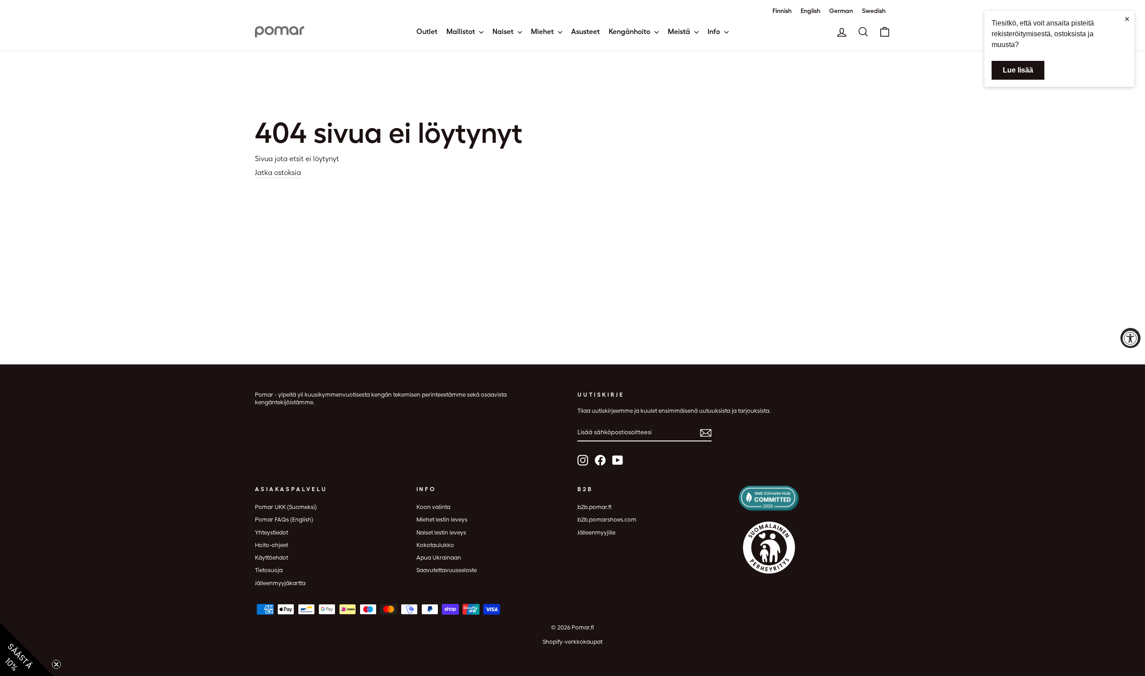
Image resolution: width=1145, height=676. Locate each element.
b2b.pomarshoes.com (606, 519)
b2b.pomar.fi (594, 507)
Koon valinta (433, 507)
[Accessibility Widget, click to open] (1130, 338)
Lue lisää (1018, 70)
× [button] (1127, 19)
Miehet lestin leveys (441, 519)
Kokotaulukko (435, 545)
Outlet (426, 31)
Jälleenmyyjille (596, 532)
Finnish (782, 10)
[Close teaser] (56, 664)
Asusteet (585, 31)
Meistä (680, 31)
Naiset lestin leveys (441, 532)
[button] (27, 649)
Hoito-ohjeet (271, 545)
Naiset (503, 31)
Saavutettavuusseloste (446, 570)
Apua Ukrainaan (438, 557)
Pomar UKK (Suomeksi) (286, 507)
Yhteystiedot (271, 532)
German (841, 10)
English (810, 10)
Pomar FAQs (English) (284, 519)
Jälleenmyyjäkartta (280, 583)
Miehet (543, 31)
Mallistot (461, 31)
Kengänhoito (630, 31)
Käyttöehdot (271, 557)
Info (715, 31)
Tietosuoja (269, 570)
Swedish (874, 10)
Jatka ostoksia (278, 172)
